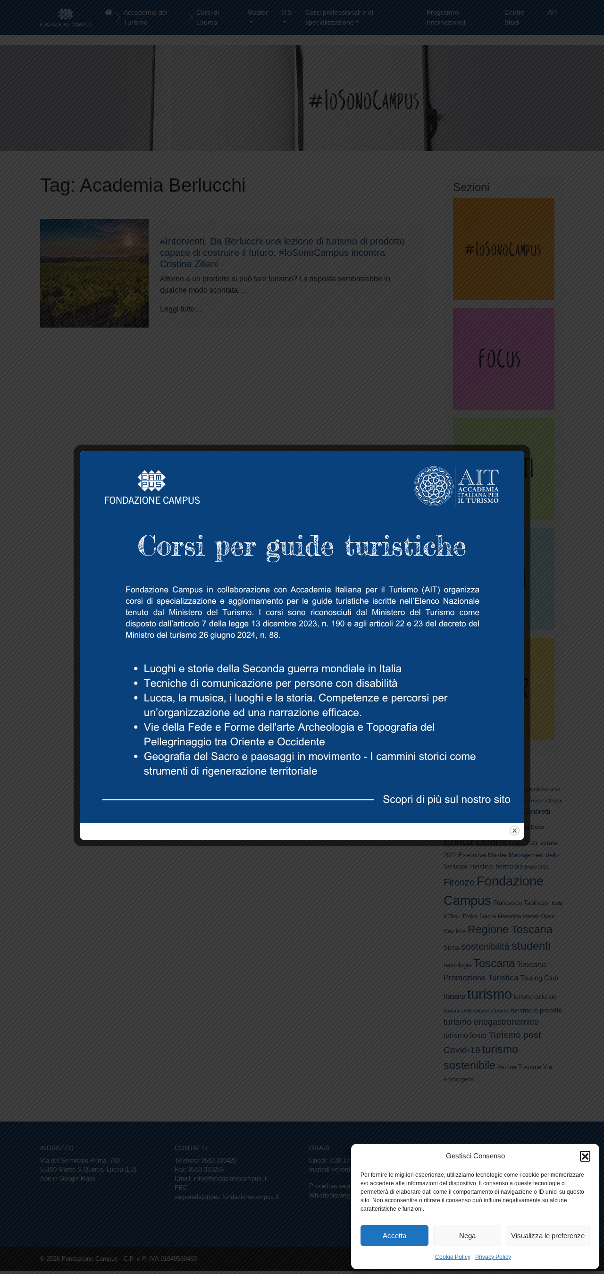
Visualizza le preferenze (548, 1236)
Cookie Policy (452, 1257)
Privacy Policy (493, 1257)
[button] (585, 1156)
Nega (467, 1236)
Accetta (394, 1236)
